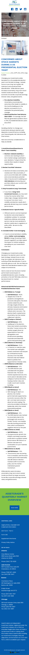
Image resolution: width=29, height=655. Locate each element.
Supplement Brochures (8, 538)
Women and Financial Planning (11, 26)
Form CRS (4, 535)
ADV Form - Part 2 (7, 531)
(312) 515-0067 (10, 607)
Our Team (4, 14)
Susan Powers (5, 73)
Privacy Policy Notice (8, 542)
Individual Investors (7, 18)
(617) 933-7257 (11, 594)
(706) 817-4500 (11, 572)
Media (3, 30)
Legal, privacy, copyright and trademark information (10, 526)
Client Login (5, 34)
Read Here (14, 507)
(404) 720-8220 (11, 561)
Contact (4, 38)
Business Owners (6, 22)
